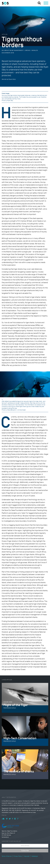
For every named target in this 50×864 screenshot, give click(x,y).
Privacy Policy (17, 856)
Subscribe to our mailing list (11, 841)
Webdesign (35, 856)
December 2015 (8, 53)
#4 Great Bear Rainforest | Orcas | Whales (20, 50)
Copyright (27, 856)
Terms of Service (7, 856)
